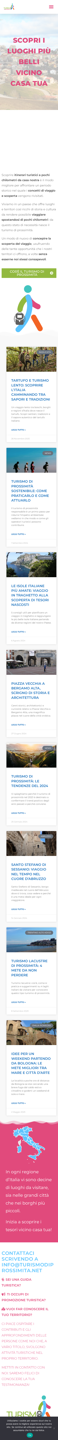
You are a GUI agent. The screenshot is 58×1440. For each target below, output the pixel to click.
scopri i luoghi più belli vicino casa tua (29, 62)
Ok (29, 1435)
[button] (51, 6)
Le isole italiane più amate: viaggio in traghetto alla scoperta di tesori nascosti (30, 595)
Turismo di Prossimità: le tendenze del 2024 (29, 781)
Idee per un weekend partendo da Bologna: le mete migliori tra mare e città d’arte (31, 1063)
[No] (54, 1428)
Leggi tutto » (18, 430)
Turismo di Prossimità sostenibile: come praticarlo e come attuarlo (30, 490)
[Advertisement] (29, 140)
